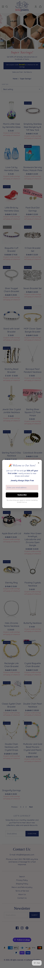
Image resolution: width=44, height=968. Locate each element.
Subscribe (22, 495)
